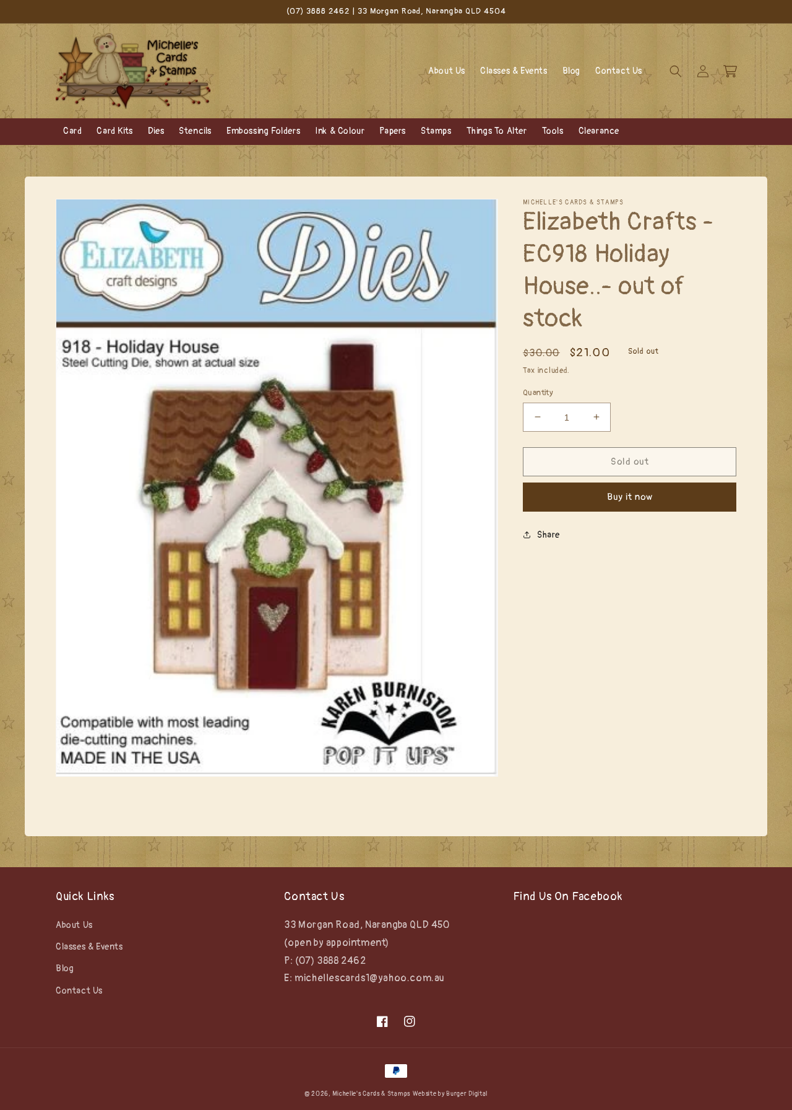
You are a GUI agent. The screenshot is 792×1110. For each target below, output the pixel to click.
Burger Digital (467, 1094)
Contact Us (79, 990)
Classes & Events (89, 947)
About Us (74, 925)
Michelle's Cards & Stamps (371, 1094)
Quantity (538, 392)
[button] (675, 71)
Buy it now (630, 496)
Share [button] (548, 534)
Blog (65, 968)
